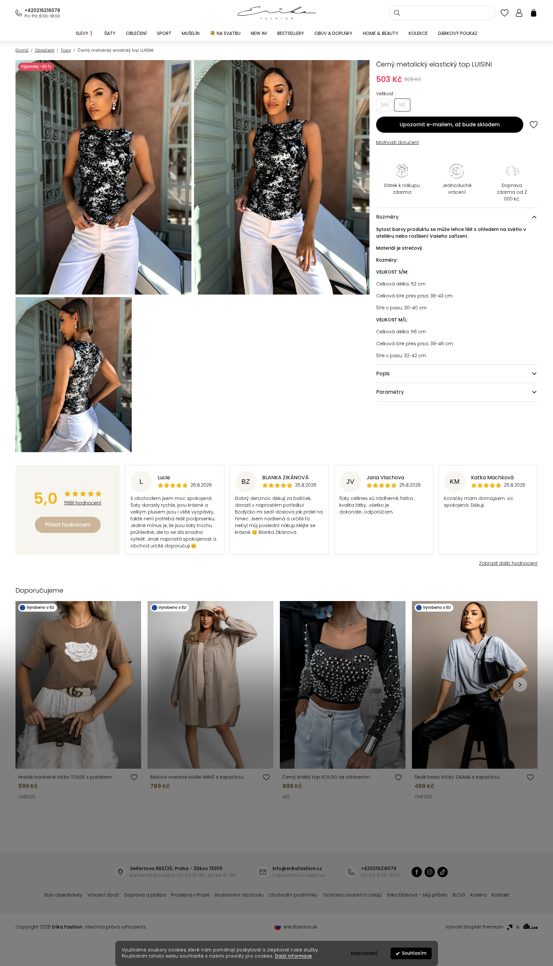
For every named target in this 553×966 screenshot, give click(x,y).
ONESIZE (27, 797)
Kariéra (478, 895)
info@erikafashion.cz (297, 868)
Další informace (293, 956)
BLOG (459, 895)
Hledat (397, 13)
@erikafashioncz (442, 872)
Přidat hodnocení (67, 524)
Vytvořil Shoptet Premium (474, 927)
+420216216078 (42, 10)
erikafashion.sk (300, 927)
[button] (520, 685)
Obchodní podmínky (293, 895)
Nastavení (364, 953)
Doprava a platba (145, 895)
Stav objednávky (63, 895)
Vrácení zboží (103, 895)
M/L (286, 797)
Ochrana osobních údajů (352, 895)
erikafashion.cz (417, 872)
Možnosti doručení (397, 142)
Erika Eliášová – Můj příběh (417, 895)
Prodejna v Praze (190, 895)
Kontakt (500, 895)
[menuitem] (85, 33)
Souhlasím (414, 953)
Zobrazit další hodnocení (508, 563)
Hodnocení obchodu (239, 895)
